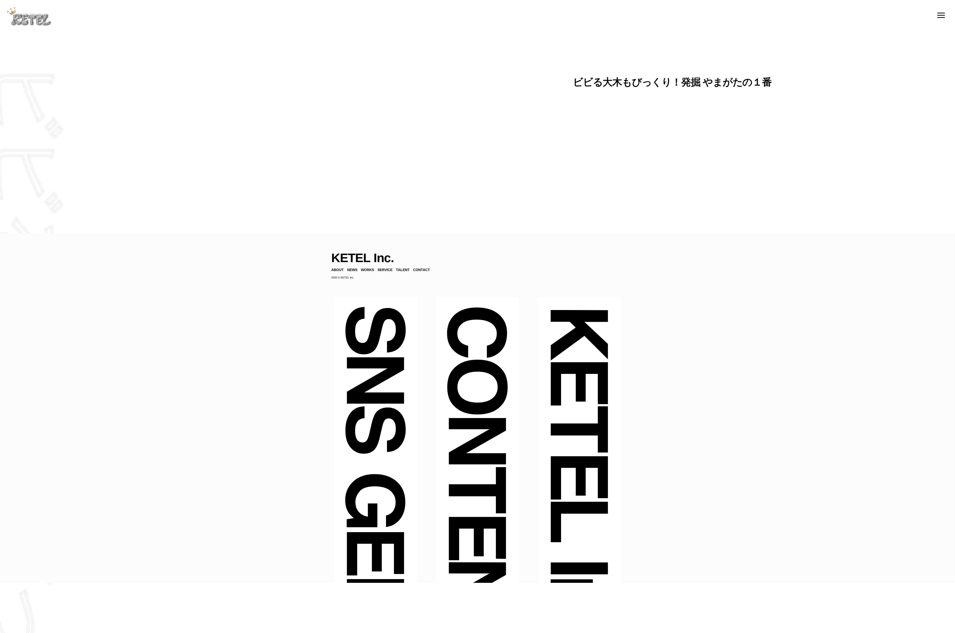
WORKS (367, 270)
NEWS (352, 270)
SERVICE (385, 270)
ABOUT (337, 270)
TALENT (403, 270)
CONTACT (421, 270)
